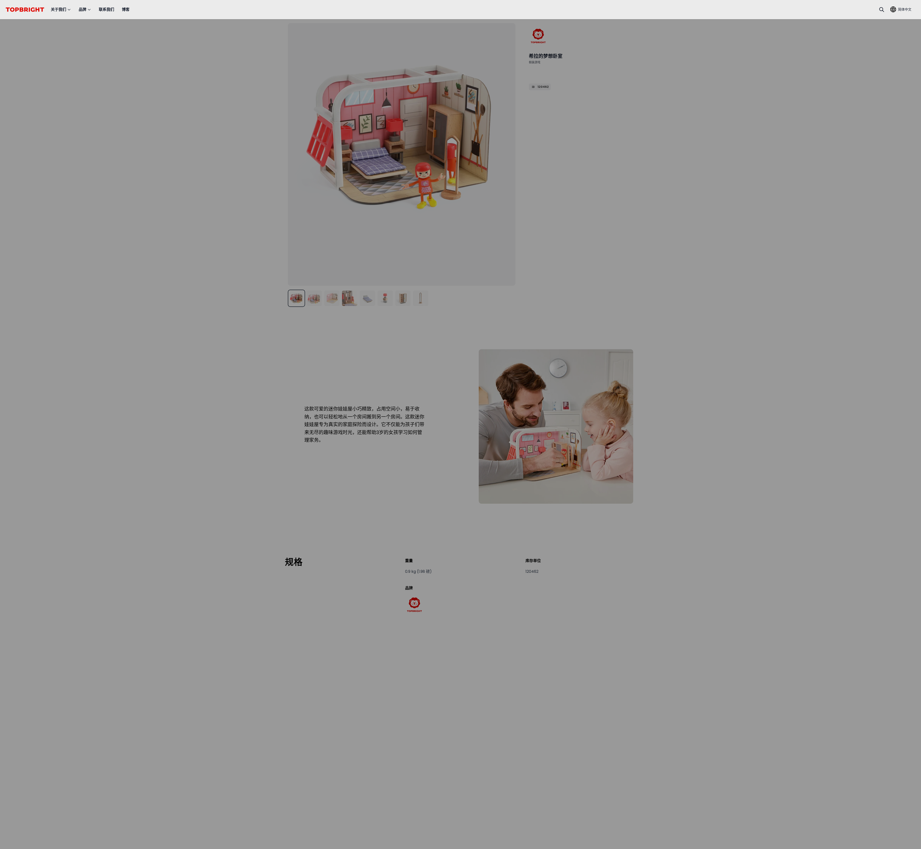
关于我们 (58, 9)
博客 (126, 9)
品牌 (82, 9)
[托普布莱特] (538, 36)
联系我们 (106, 9)
